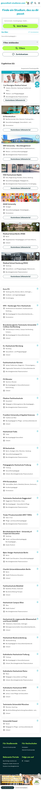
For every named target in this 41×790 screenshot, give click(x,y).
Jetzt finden (22, 26)
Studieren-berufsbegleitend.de (11, 766)
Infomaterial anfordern (7, 787)
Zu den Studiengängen (21, 787)
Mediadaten (25, 747)
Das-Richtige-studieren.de (9, 761)
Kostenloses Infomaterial (15, 100)
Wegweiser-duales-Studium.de (11, 763)
